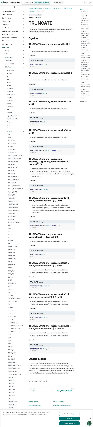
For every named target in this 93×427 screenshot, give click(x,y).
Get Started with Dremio (9, 11)
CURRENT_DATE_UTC (14, 365)
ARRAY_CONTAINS (13, 180)
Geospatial (10, 106)
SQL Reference (8, 57)
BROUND (10, 277)
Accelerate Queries (7, 34)
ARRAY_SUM (11, 219)
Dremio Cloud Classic (35, 405)
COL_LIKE (11, 310)
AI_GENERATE (12, 152)
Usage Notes (83, 101)
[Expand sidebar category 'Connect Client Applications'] (23, 31)
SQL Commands (9, 63)
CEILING (10, 295)
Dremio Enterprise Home (35, 8)
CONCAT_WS (12, 316)
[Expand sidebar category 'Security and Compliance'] (23, 38)
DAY (9, 398)
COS (9, 338)
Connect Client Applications (10, 31)
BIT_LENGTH (11, 265)
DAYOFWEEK (12, 404)
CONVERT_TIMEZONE (14, 328)
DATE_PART (11, 389)
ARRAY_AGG (11, 164)
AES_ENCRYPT (12, 143)
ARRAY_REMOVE (13, 207)
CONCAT (10, 313)
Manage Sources (7, 21)
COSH (10, 341)
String (8, 122)
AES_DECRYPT (12, 140)
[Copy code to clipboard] (72, 64)
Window (9, 128)
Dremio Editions (33, 401)
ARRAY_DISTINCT (13, 183)
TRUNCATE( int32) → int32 (85, 26)
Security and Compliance (9, 37)
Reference (5, 47)
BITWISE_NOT (12, 252)
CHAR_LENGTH (12, 301)
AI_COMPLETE (12, 149)
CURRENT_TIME (12, 371)
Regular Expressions (12, 116)
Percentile (9, 112)
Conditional (10, 88)
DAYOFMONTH (12, 401)
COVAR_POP (11, 350)
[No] (46, 381)
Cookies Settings (69, 414)
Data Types (8, 60)
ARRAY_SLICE (12, 216)
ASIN (9, 228)
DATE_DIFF (11, 386)
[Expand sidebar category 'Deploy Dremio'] (23, 18)
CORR (10, 334)
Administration (6, 41)
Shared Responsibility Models (62, 405)
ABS (9, 134)
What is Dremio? (7, 15)
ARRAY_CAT (11, 174)
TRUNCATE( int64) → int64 (85, 33)
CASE (9, 286)
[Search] (85, 2)
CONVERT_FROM (13, 322)
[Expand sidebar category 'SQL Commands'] (23, 64)
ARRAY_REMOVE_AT (14, 210)
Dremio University (58, 401)
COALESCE (11, 307)
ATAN (9, 231)
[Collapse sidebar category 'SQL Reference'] (23, 57)
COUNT (10, 347)
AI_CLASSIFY (11, 146)
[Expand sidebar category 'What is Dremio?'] (23, 15)
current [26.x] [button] (57, 2)
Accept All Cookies (69, 423)
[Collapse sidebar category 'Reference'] (23, 47)
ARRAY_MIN (11, 198)
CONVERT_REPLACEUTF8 (15, 325)
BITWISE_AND (12, 249)
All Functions (10, 70)
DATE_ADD (11, 383)
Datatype (9, 97)
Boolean (9, 85)
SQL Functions (9, 67)
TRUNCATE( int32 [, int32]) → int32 (85, 82)
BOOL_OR (11, 274)
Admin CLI (6, 50)
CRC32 (10, 356)
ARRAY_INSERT (12, 192)
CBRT (9, 292)
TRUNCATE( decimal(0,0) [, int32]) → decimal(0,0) (85, 42)
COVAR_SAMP (12, 353)
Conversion (10, 91)
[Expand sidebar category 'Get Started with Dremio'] (23, 11)
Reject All (69, 418)
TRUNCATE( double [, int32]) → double (85, 94)
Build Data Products (8, 28)
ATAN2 (10, 234)
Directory (9, 103)
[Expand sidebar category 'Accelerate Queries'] (23, 34)
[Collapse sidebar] (14, 7)
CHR (9, 304)
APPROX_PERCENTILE (14, 158)
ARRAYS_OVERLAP (13, 161)
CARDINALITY (12, 283)
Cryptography (11, 94)
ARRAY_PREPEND (13, 204)
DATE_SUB (11, 392)
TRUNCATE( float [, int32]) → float (85, 72)
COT (9, 344)
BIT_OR (10, 268)
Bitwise (9, 82)
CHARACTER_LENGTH (14, 298)
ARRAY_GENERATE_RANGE (16, 189)
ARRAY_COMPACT (13, 176)
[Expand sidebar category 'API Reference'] (23, 54)
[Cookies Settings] (89, 423)
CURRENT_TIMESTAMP (14, 374)
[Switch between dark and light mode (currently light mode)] (90, 2)
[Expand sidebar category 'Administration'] (23, 41)
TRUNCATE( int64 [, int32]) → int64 (85, 53)
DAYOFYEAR (11, 407)
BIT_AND (10, 262)
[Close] (90, 418)
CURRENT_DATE (13, 362)
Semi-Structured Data (13, 119)
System (9, 125)
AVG (9, 237)
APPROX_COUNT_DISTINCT (16, 155)
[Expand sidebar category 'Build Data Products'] (23, 28)
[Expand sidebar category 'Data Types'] (23, 60)
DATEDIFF (11, 377)
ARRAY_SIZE (11, 213)
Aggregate (10, 73)
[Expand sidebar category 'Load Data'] (23, 24)
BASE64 (10, 240)
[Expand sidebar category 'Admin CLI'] (23, 51)
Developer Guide (7, 44)
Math (8, 109)
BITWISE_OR (11, 255)
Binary (8, 79)
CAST (9, 289)
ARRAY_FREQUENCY (14, 186)
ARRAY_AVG (11, 170)
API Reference (8, 54)
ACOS (10, 137)
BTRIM (10, 280)
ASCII (9, 225)
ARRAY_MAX (11, 195)
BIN (9, 243)
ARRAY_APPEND (13, 167)
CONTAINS (11, 319)
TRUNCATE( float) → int (85, 13)
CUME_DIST (11, 359)
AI (7, 76)
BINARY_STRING (13, 246)
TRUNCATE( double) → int (85, 20)
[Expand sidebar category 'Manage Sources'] (23, 21)
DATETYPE (11, 380)
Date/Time (10, 100)
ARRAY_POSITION (13, 201)
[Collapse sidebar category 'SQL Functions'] (23, 67)
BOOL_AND (11, 271)
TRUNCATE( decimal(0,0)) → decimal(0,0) (85, 63)
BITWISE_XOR (12, 259)
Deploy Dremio (6, 18)
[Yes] (44, 381)
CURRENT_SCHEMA (14, 368)
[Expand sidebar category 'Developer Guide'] (23, 44)
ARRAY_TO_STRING (13, 222)
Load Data (5, 24)
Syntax (81, 9)
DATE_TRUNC (12, 395)
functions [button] (9, 131)
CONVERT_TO (12, 331)
